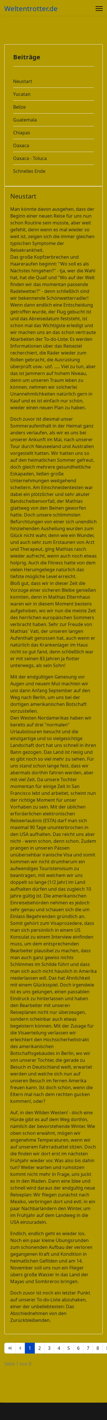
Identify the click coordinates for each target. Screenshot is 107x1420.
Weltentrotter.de (31, 8)
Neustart (22, 81)
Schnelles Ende (29, 171)
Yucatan (22, 94)
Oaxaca (21, 145)
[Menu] (99, 8)
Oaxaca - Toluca (30, 158)
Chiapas (21, 132)
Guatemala (25, 120)
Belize (19, 107)
